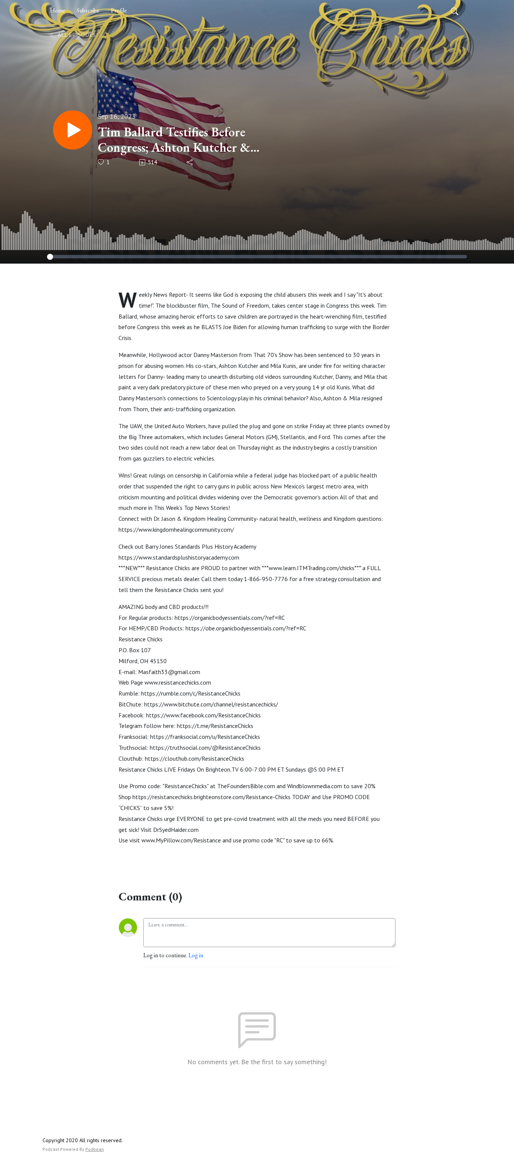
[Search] (454, 10)
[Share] (190, 162)
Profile (119, 10)
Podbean (94, 1149)
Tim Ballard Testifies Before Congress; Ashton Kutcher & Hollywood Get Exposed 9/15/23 (184, 139)
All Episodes (76, 34)
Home (57, 10)
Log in (196, 955)
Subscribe (88, 10)
